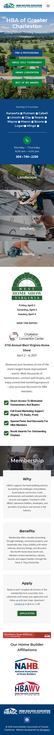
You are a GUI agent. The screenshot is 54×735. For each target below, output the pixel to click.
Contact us (19, 604)
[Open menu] (48, 5)
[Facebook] (27, 720)
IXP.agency (45, 729)
